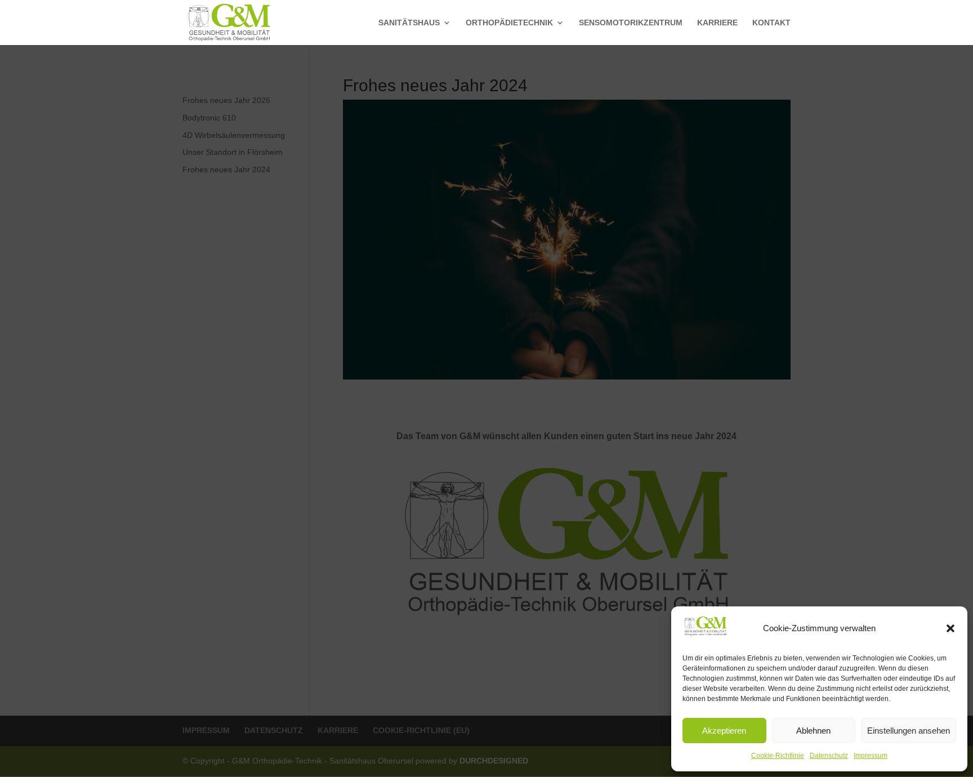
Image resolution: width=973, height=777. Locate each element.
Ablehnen (813, 730)
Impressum (870, 756)
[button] (950, 628)
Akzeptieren (724, 730)
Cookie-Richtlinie (777, 756)
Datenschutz (829, 756)
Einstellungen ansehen (908, 730)
